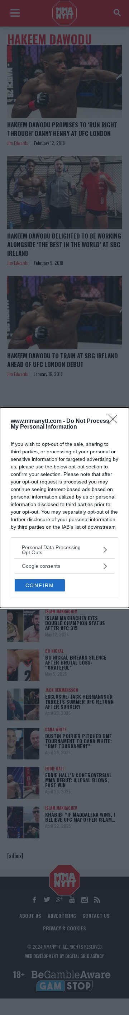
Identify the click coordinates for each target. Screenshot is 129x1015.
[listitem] (64, 550)
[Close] (115, 421)
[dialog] (64, 507)
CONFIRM (39, 585)
